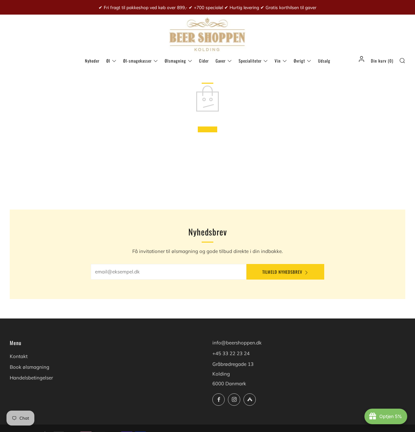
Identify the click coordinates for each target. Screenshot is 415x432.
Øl (108, 60)
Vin (278, 60)
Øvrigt (299, 60)
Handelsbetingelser (31, 378)
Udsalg (324, 60)
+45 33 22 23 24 (231, 353)
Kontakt (19, 356)
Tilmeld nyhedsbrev (282, 272)
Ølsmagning (175, 60)
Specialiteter (250, 60)
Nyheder (92, 60)
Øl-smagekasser (137, 60)
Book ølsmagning (29, 367)
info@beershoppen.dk (237, 343)
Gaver (221, 60)
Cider (204, 60)
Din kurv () (382, 60)
